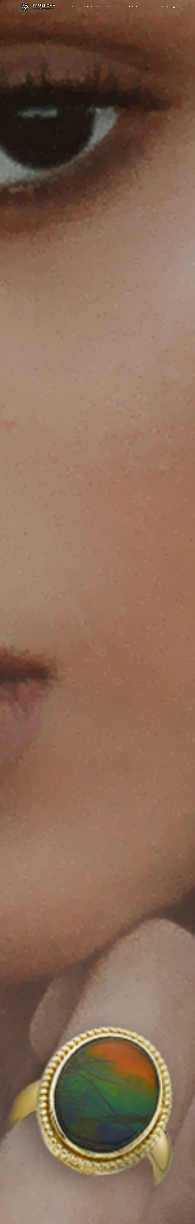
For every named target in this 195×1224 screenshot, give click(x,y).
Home (75, 7)
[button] (181, 606)
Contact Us (133, 7)
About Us (87, 7)
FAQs (119, 7)
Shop (99, 7)
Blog (109, 7)
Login (161, 7)
